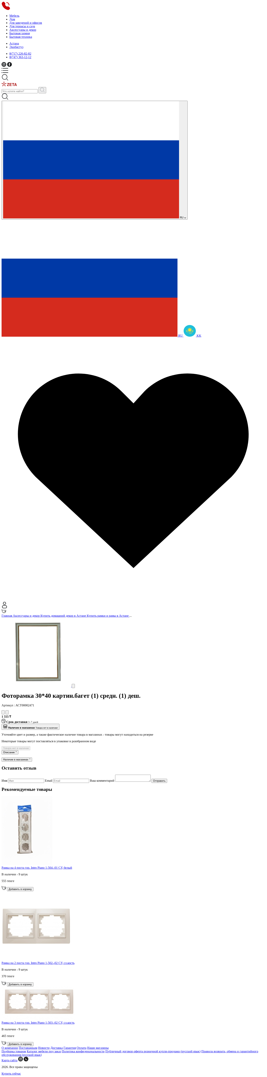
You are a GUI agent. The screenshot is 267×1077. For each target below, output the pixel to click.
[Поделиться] (7, 712)
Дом (12, 19)
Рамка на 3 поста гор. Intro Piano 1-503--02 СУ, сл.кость (38, 1022)
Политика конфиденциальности (83, 1051)
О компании (10, 1047)
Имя (5, 780)
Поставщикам (28, 1047)
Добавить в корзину (20, 889)
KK (198, 335)
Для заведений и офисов (25, 22)
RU (181, 217)
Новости (44, 1047)
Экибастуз (16, 47)
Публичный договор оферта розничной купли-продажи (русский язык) (153, 1051)
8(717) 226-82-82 (20, 53)
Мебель (14, 15)
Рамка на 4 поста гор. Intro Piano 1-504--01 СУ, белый (37, 867)
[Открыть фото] (73, 686)
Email (49, 780)
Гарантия (70, 1047)
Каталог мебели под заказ (44, 1051)
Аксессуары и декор (22, 29)
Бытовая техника (20, 36)
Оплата (81, 1047)
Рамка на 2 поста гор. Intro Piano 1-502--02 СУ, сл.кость (38, 963)
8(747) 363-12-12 (20, 57)
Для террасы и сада (22, 26)
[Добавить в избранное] (3, 712)
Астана (14, 43)
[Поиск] (42, 90)
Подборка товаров (14, 1051)
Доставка (56, 1047)
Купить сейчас (11, 1073)
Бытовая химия (19, 33)
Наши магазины (98, 1047)
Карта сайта (9, 1060)
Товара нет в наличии (16, 748)
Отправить (159, 780)
